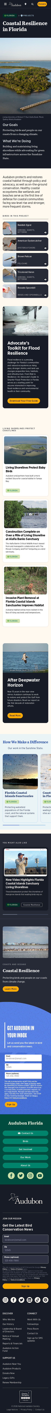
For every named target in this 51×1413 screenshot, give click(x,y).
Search (32, 4)
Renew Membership (12, 1382)
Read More (15, 715)
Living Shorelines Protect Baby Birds (25, 465)
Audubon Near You (12, 1364)
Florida (11, 16)
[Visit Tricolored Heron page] (25, 275)
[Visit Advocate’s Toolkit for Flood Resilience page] (25, 321)
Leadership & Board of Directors (12, 1330)
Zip (7, 1065)
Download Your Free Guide (24, 401)
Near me (25, 4)
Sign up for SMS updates (35, 1339)
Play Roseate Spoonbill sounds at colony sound (45, 295)
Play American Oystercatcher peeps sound (45, 248)
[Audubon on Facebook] (13, 1300)
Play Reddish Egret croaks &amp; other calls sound (45, 232)
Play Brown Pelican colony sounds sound (45, 264)
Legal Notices (12, 1409)
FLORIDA (14, 491)
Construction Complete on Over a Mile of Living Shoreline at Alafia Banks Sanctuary (25, 530)
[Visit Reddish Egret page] (25, 228)
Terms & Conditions (20, 1098)
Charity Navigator (26, 1395)
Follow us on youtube (39, 1175)
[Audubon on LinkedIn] (29, 1300)
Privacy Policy (15, 1083)
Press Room (33, 1329)
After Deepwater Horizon (23, 682)
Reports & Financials (13, 1343)
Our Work (25, 1157)
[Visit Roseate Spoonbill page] (25, 291)
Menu (5, 4)
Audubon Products (12, 1368)
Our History (8, 1324)
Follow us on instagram (30, 1175)
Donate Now (9, 1373)
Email (8, 1056)
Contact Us (27, 1133)
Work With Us (34, 1319)
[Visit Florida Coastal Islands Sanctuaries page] (20, 788)
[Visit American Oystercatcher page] (25, 244)
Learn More (11, 989)
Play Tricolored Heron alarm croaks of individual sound (45, 279)
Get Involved (25, 1149)
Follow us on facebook (11, 1175)
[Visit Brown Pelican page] (25, 260)
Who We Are (9, 1319)
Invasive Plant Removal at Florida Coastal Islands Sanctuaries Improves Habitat (25, 596)
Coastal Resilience (31, 905)
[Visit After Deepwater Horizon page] (25, 658)
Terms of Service (30, 1083)
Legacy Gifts (9, 1378)
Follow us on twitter (20, 1175)
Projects (28, 16)
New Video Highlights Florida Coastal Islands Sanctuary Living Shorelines (25, 878)
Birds (25, 1141)
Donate (42, 4)
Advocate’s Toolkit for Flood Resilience (23, 348)
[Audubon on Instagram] (5, 1300)
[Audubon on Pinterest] (45, 1300)
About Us (25, 1165)
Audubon (15, 4)
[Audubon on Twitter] (21, 1300)
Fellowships (33, 1324)
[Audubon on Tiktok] (37, 1300)
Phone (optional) (12, 1073)
